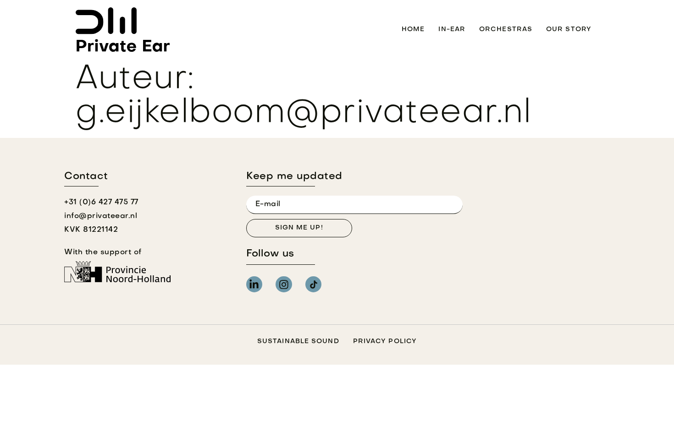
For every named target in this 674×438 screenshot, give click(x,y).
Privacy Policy (385, 342)
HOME (413, 30)
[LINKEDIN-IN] (254, 284)
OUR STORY (568, 30)
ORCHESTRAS (505, 30)
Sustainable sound (298, 342)
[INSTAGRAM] (284, 284)
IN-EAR (451, 30)
